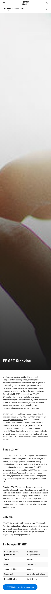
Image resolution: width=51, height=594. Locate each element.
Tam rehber (7, 11)
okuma (8, 422)
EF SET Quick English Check (29, 416)
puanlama (16, 470)
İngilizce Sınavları (13, 8)
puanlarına (39, 498)
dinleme (20, 422)
